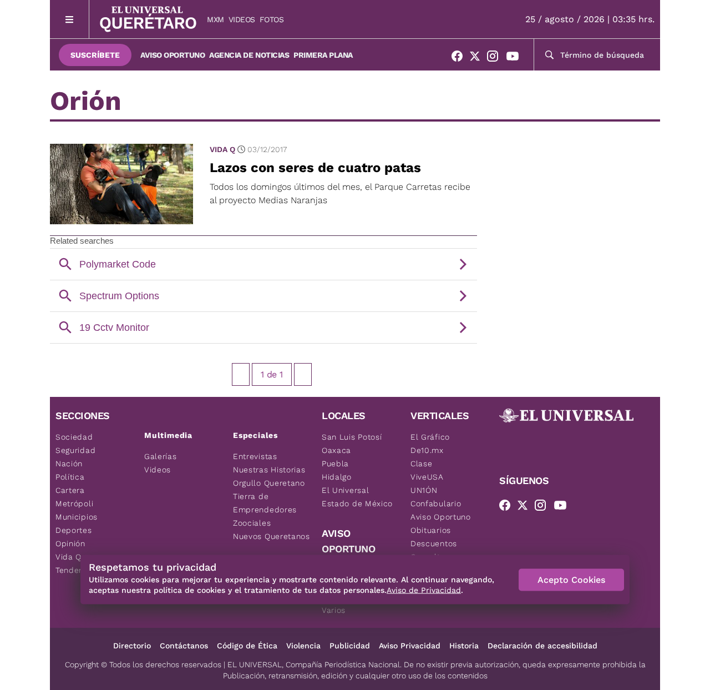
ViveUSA (427, 476)
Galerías (160, 456)
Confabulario (435, 503)
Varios (334, 610)
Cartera (70, 490)
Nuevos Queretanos (271, 536)
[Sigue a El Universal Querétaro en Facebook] (460, 58)
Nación (69, 463)
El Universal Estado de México (357, 497)
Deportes (73, 530)
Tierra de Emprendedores (265, 503)
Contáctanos (184, 645)
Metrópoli (74, 503)
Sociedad (74, 436)
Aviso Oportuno (172, 55)
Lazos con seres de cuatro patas (315, 167)
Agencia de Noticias (249, 55)
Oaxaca (336, 450)
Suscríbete (95, 55)
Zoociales (252, 522)
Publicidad (349, 645)
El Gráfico (430, 436)
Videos (242, 19)
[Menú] (69, 19)
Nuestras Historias (269, 469)
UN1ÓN (424, 490)
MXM (215, 19)
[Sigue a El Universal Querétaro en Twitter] (478, 58)
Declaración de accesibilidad (542, 645)
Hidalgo (337, 476)
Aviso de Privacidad (424, 590)
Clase (421, 463)
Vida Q (222, 149)
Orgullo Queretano (269, 483)
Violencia (303, 645)
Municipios (76, 516)
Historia (464, 645)
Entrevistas (255, 456)
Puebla (335, 463)
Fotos (272, 19)
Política (70, 476)
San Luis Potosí (352, 436)
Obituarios (430, 530)
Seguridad (75, 450)
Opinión (70, 543)
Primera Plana (323, 55)
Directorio (132, 645)
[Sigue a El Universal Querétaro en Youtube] (516, 58)
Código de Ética (247, 645)
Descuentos (433, 543)
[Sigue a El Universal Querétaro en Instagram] (496, 58)
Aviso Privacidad (409, 645)
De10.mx (427, 450)
